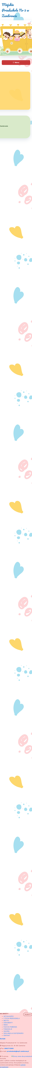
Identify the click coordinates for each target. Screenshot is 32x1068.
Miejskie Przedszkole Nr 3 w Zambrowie (15, 10)
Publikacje (8, 1029)
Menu (17, 62)
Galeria (7, 1031)
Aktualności (9, 1016)
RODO (6, 1025)
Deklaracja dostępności (13, 1033)
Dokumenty (8, 1023)
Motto (6, 1020)
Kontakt (7, 1035)
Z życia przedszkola (12, 1018)
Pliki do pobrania (10, 1027)
